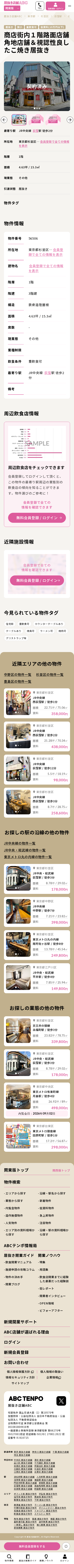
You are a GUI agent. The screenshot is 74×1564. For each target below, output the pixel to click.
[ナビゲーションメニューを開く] (69, 6)
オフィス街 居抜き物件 (25, 1493)
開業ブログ (13, 1284)
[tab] (34, 108)
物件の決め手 (14, 1277)
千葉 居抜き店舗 (61, 1451)
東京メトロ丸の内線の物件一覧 (28, 856)
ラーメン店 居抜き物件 (45, 1504)
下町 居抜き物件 (42, 1499)
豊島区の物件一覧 (17, 681)
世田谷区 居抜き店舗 (44, 1466)
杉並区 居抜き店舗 (43, 1468)
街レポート (47, 1288)
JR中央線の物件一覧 (19, 843)
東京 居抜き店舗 (22, 1451)
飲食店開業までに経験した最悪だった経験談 (54, 1279)
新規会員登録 (16, 1352)
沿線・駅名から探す (53, 1193)
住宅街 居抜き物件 (23, 1496)
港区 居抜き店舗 (42, 1459)
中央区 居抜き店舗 (23, 1459)
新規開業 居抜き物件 (24, 1527)
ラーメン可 (46, 631)
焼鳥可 (31, 631)
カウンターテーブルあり (49, 624)
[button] (19, 119)
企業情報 (52, 1377)
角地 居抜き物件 (22, 1518)
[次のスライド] (70, 120)
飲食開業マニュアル (19, 1262)
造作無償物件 (14, 1215)
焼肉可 (62, 631)
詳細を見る (18, 702)
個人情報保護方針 (19, 1371)
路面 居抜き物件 (40, 1518)
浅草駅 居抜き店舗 (23, 1479)
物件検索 (12, 1182)
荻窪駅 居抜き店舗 (23, 1485)
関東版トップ (16, 1170)
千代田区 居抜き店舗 (44, 1462)
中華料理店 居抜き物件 (25, 1507)
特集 (42, 1262)
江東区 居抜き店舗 (23, 1471)
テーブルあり (14, 631)
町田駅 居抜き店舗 (43, 1488)
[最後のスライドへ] (4, 120)
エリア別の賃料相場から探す (20, 1232)
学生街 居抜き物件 (48, 1493)
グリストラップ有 (16, 638)
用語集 (44, 1269)
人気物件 (11, 1223)
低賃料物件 (47, 1208)
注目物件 (45, 1223)
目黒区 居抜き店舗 (23, 1466)
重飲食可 (24, 624)
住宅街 (10, 624)
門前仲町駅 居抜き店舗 (25, 1482)
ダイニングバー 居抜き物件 (52, 1507)
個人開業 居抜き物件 (47, 1524)
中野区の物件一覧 (17, 674)
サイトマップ (20, 1383)
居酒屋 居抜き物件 (23, 1504)
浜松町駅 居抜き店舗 (24, 1476)
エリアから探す (16, 1193)
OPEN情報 (47, 1303)
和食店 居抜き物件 (23, 1510)
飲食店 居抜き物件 (23, 1513)
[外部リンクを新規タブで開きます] (61, 1402)
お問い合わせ (16, 1362)
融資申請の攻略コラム (20, 1269)
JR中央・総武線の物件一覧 (25, 850)
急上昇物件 (47, 1215)
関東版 (9, 8)
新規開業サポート (20, 1322)
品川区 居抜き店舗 (23, 1462)
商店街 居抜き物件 (43, 1496)
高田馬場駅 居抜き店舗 (45, 1485)
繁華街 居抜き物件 (23, 1499)
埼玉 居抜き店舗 (22, 1454)
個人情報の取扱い (52, 1371)
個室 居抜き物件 (58, 1518)
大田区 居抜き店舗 (23, 1468)
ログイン (12, 1342)
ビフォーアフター (51, 1310)
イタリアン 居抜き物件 (45, 1510)
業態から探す (14, 1201)
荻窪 (36, 131)
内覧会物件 (13, 1208)
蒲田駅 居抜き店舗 (43, 1479)
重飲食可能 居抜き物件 (25, 1521)
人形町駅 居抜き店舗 (47, 1476)
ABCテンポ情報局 (20, 1245)
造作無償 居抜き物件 (49, 1521)
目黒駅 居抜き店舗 (23, 1488)
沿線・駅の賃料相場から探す (54, 1232)
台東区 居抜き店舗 (43, 1471)
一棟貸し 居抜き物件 (24, 1524)
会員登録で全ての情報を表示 (44, 143)
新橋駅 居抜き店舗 (48, 1482)
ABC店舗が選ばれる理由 (26, 1332)
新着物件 (45, 1201)
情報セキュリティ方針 (20, 1377)
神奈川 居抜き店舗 (41, 1451)
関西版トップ (61, 1170)
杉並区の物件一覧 (50, 674)
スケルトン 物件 (42, 1513)
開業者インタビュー (53, 1296)
